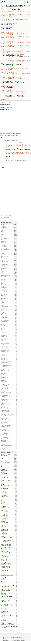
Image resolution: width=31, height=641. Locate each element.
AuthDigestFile (9, 391)
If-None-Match (9, 529)
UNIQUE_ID (9, 616)
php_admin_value (9, 332)
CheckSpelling (9, 342)
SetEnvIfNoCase (9, 256)
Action (9, 302)
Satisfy (9, 267)
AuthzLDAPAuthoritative (9, 392)
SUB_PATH (9, 622)
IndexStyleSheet (9, 339)
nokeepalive (9, 509)
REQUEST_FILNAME (9, 563)
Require (9, 252)
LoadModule (9, 344)
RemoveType (9, 323)
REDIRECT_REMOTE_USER (9, 596)
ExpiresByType (9, 248)
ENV (10, 133)
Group (9, 303)
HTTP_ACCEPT (9, 517)
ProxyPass (9, 373)
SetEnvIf (9, 265)
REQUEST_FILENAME (5, 135)
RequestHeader (9, 264)
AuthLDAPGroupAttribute (9, 445)
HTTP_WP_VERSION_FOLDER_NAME (9, 626)
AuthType (9, 283)
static (9, 465)
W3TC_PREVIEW (9, 515)
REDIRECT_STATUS (16, 133)
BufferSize (9, 440)
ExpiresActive (9, 241)
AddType (9, 243)
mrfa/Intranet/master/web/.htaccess (14, 6)
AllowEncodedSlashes (9, 408)
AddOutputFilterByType (9, 245)
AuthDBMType (9, 427)
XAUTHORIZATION (9, 534)
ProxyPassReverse (9, 398)
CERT (9, 555)
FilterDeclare (9, 293)
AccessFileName (9, 406)
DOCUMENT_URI (8, 627)
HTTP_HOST (9, 457)
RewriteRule (9, 107)
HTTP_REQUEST (9, 558)
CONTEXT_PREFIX (4, 133)
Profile (9, 500)
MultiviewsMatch (9, 399)
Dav (9, 331)
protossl (9, 481)
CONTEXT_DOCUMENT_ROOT (9, 623)
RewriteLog (9, 383)
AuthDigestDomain (9, 404)
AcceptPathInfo (9, 317)
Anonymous (9, 308)
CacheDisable (9, 385)
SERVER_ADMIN (9, 522)
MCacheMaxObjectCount (9, 421)
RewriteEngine (3, 107)
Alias (9, 301)
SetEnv (9, 273)
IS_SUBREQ (9, 536)
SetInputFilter (9, 396)
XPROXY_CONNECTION (9, 545)
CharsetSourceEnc (9, 350)
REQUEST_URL (9, 549)
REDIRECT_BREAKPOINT (9, 615)
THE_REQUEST (9, 484)
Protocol (9, 318)
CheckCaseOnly (9, 388)
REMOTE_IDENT (9, 601)
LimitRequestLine (9, 437)
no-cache (9, 491)
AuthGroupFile (9, 295)
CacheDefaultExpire (9, 438)
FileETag (9, 253)
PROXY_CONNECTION (9, 544)
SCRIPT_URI (9, 581)
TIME (9, 466)
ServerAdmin (9, 389)
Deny (9, 233)
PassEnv (9, 374)
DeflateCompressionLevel (9, 346)
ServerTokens (9, 268)
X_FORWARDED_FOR (9, 543)
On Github (3, 102)
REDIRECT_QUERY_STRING (9, 575)
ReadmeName (9, 321)
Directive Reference (5, 217)
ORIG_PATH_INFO (9, 618)
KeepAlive (9, 316)
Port (9, 272)
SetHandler (9, 299)
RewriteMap (9, 366)
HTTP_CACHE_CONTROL (9, 552)
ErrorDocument (9, 238)
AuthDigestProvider (9, 370)
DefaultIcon (9, 340)
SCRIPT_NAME (9, 560)
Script (9, 239)
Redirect (11, 105)
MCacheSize (9, 422)
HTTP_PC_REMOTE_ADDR (9, 547)
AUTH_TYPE (9, 578)
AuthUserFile (9, 284)
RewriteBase (9, 228)
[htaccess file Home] (3, 2)
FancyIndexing (9, 312)
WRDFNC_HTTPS (9, 562)
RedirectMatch (16, 105)
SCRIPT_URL (9, 548)
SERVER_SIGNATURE (9, 592)
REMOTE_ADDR (9, 496)
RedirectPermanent (9, 329)
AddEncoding (9, 258)
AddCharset (9, 263)
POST (9, 476)
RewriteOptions (9, 287)
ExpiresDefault (9, 242)
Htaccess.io (6, 637)
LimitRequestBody (9, 320)
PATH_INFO (9, 526)
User (9, 260)
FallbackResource (9, 310)
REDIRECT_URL (9, 551)
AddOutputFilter (9, 298)
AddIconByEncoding (9, 363)
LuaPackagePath (9, 400)
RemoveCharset (9, 362)
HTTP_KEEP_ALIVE (9, 554)
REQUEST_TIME (9, 598)
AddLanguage (9, 336)
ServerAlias (9, 412)
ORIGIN (9, 472)
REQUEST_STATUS (9, 600)
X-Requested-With (9, 498)
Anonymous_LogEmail (9, 426)
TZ (9, 503)
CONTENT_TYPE (9, 519)
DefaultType (9, 359)
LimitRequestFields (9, 433)
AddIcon (9, 328)
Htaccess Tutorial (4, 214)
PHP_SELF (9, 594)
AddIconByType (9, 351)
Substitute (9, 357)
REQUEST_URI (14, 135)
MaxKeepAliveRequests (9, 415)
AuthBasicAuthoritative (9, 372)
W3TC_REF (9, 532)
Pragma (9, 489)
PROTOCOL (9, 620)
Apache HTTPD (18, 637)
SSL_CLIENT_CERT (9, 589)
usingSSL (9, 573)
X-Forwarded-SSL (9, 613)
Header (9, 234)
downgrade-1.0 (9, 511)
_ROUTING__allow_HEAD (9, 537)
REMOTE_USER (9, 513)
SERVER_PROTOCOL (9, 593)
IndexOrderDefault (9, 343)
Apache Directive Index (6, 215)
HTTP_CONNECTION (9, 556)
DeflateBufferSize (9, 430)
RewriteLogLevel (9, 377)
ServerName (9, 335)
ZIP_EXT (9, 612)
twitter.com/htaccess (5, 218)
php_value (9, 250)
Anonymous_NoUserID (9, 425)
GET (9, 474)
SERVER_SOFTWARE (9, 590)
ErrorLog (9, 432)
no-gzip (9, 469)
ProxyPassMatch (9, 393)
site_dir (9, 607)
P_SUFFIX (9, 571)
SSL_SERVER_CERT (9, 586)
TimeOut (9, 324)
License (8, 102)
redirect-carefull (9, 570)
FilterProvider (9, 290)
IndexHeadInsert (9, 358)
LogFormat (9, 380)
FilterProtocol (9, 291)
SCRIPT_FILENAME (9, 462)
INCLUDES (9, 464)
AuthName (9, 279)
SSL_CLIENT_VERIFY (9, 588)
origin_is (9, 574)
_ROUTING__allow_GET (9, 539)
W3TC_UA (9, 528)
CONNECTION (9, 533)
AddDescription (9, 333)
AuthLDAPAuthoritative (9, 423)
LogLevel (9, 402)
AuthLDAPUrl (9, 381)
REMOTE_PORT (9, 611)
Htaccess (12, 637)
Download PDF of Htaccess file (10, 140)
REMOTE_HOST (9, 530)
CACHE (9, 499)
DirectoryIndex (6, 105)
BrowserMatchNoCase (9, 361)
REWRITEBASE (9, 510)
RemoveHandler (9, 306)
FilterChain (9, 288)
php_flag (9, 254)
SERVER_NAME (9, 495)
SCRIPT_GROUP (9, 597)
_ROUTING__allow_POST (9, 540)
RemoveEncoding (9, 384)
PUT (9, 487)
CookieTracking (9, 403)
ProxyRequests (9, 418)
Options (9, 230)
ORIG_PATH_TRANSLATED (9, 605)
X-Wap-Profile (9, 506)
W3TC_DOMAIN (9, 569)
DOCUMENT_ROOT (9, 485)
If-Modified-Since (9, 524)
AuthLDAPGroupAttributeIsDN (9, 442)
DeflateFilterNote (9, 368)
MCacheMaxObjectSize (9, 419)
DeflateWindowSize (9, 448)
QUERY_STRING (9, 468)
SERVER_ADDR (9, 483)
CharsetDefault (9, 347)
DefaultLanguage (9, 314)
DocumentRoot (9, 338)
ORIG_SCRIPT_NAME (9, 603)
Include (9, 257)
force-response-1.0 (9, 518)
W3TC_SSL (9, 521)
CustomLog (9, 378)
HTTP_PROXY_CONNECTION (9, 585)
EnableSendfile (9, 407)
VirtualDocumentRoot (9, 275)
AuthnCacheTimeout (9, 441)
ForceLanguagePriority (9, 365)
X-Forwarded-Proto (9, 504)
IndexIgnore (9, 276)
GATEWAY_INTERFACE (9, 577)
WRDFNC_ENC (9, 559)
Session (9, 282)
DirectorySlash (9, 313)
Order (9, 235)
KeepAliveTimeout (9, 447)
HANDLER (9, 514)
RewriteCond (28, 105)
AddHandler (9, 278)
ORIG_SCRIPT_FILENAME (9, 604)
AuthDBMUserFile (9, 410)
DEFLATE (9, 458)
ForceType (9, 297)
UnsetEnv (9, 369)
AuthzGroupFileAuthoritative (9, 414)
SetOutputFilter (9, 261)
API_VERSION (9, 579)
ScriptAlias (9, 376)
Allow (3, 6)
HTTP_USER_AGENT (9, 479)
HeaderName (9, 325)
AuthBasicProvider (9, 327)
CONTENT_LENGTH (9, 567)
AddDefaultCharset (9, 249)
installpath (9, 609)
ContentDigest (9, 355)
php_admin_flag (9, 387)
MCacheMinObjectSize (9, 417)
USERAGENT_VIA (9, 541)
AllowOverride (9, 294)
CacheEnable (9, 436)
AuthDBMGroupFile (9, 411)
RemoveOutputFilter (9, 395)
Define (9, 305)
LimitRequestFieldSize (9, 434)
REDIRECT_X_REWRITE (9, 564)
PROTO (9, 494)
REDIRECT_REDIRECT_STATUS (9, 624)
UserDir (9, 354)
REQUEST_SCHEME (9, 566)
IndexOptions (9, 309)
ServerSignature (9, 286)
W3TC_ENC (9, 502)
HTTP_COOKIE (9, 492)
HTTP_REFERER (9, 488)
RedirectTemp (22, 105)
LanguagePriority (9, 353)
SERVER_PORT (9, 470)
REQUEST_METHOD (9, 480)
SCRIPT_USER (9, 619)
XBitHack (9, 348)
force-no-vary (9, 473)
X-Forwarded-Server (9, 584)
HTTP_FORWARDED (9, 582)
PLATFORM (9, 608)
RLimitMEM (9, 429)
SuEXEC (9, 444)
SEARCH (9, 525)
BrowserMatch (9, 269)
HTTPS (9, 459)
